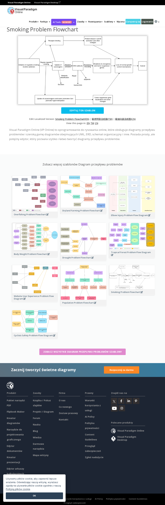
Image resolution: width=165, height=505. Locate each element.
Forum (36, 418)
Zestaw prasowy (68, 413)
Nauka (36, 424)
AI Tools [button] (62, 22)
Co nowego (65, 406)
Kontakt (63, 419)
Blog (35, 431)
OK (34, 495)
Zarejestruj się (133, 21)
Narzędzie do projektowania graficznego (15, 434)
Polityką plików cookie (18, 489)
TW (92, 123)
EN (88, 123)
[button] (45, 21)
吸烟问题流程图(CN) (125, 118)
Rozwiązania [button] (94, 21)
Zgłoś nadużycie (94, 457)
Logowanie (147, 21)
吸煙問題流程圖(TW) (102, 118)
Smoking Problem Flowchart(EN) (72, 118)
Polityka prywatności (116, 499)
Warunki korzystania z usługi (93, 405)
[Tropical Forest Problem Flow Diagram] (132, 257)
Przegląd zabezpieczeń (75, 503)
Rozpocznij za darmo (122, 369)
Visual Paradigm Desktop (46, 2)
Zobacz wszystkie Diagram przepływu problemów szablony (82, 351)
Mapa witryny (41, 455)
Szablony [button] (108, 21)
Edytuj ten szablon (82, 110)
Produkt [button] (33, 21)
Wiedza (37, 437)
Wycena (120, 21)
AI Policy (90, 416)
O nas (62, 400)
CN (96, 123)
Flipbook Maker (15, 411)
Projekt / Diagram (43, 411)
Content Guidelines (138, 499)
